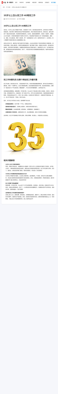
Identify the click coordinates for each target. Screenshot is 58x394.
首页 (16, 2)
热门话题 (53, 2)
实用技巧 (47, 2)
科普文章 (34, 2)
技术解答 (28, 2)
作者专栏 (21, 2)
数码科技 (41, 2)
